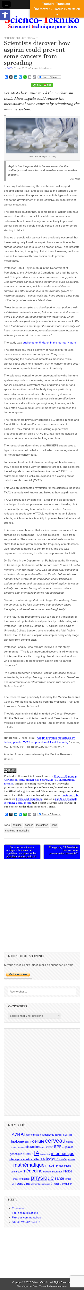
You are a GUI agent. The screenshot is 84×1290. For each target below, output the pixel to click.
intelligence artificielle (24, 1159)
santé (59, 1178)
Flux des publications (25, 1212)
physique (42, 1177)
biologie (17, 1141)
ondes (16, 1179)
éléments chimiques (40, 1184)
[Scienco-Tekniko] (42, 20)
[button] (5, 15)
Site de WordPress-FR (26, 1222)
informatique (62, 1153)
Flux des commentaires (26, 1217)
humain (28, 1153)
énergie (56, 1183)
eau (42, 1147)
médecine (32, 1170)
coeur (13, 1147)
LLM (42, 1159)
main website (71, 795)
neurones (57, 1171)
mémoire (47, 1171)
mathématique (29, 1165)
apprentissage (33, 1134)
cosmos (21, 1147)
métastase (42, 825)
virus (27, 1183)
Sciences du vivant (27, 38)
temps (68, 1179)
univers (17, 1184)
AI (23, 1134)
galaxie (68, 1146)
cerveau (55, 1141)
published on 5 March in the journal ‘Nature (49, 342)
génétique (16, 1153)
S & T (9, 68)
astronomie (48, 1134)
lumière (63, 1159)
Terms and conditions (29, 798)
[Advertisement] (42, 905)
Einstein (49, 1147)
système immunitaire (17, 830)
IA (36, 1153)
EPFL (59, 1147)
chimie (69, 1141)
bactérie (59, 1135)
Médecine (9, 38)
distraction (32, 1146)
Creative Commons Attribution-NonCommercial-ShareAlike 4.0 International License (40, 780)
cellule (38, 1141)
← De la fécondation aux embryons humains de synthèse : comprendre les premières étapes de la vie (21, 852)
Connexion (18, 1208)
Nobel (68, 1171)
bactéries (67, 1135)
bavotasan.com (58, 1286)
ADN (16, 1134)
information (45, 1154)
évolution (67, 1183)
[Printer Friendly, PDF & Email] (42, 85)
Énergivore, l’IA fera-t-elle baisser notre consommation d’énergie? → (63, 852)
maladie (71, 1159)
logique (52, 1159)
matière (51, 1165)
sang (54, 825)
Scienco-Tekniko (40, 1282)
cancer (29, 825)
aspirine (17, 825)
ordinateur (24, 1179)
